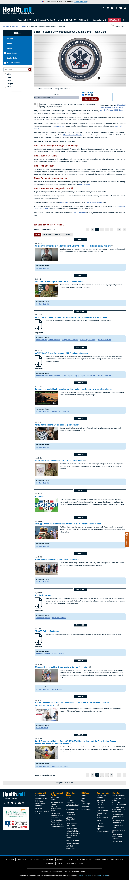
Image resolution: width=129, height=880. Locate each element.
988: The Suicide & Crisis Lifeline (113, 110)
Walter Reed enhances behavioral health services (56, 559)
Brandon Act (55, 411)
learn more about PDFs (101, 876)
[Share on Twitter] (86, 95)
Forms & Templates (102, 810)
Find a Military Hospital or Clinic (118, 799)
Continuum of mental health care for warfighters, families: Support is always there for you (74, 389)
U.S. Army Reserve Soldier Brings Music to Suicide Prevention (62, 667)
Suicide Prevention (56, 689)
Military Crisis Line (59, 126)
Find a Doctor (64, 202)
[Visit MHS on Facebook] (112, 8)
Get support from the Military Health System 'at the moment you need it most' (68, 524)
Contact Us (38, 814)
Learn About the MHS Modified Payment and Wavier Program (118, 809)
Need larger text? (120, 26)
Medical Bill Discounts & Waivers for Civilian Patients (73, 836)
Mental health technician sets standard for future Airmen (59, 460)
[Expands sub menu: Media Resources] (5, 63)
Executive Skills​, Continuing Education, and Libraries (57, 815)
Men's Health (69, 846)
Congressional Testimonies (101, 801)
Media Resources (14, 63)
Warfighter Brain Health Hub (70, 340)
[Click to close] (126, 534)
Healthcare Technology (72, 831)
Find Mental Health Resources (117, 826)
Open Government (116, 859)
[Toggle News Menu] (87, 20)
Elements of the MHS (41, 798)
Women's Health (70, 849)
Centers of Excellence (72, 828)
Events (9, 77)
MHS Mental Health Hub (42, 268)
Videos (10, 48)
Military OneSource (84, 184)
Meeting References (102, 818)
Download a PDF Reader (84, 876)
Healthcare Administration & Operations (70, 819)
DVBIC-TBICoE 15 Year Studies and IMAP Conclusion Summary (61, 353)
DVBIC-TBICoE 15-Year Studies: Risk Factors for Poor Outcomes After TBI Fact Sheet (71, 317)
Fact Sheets (100, 805)
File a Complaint (116, 841)
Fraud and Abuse (47, 859)
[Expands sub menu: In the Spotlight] (5, 53)
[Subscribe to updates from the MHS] (125, 8)
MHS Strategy (39, 801)
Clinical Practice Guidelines (101, 796)
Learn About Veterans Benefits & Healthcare (118, 815)
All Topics (69, 798)
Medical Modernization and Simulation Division (57, 826)
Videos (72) (57, 234)
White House (70, 863)
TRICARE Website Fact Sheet (47, 631)
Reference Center (97, 20)
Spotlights (10, 84)
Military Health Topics (65, 20)
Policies (99, 821)
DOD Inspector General (83, 859)
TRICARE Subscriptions (78, 213)
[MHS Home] (15, 799)
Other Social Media (91, 99)
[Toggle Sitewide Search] (123, 20)
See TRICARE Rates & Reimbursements (118, 822)
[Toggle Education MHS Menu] (54, 20)
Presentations (100, 823)
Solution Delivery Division (43, 618)
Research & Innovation (72, 843)
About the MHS (23, 20)
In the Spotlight (13, 53)
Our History (38, 808)
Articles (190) (47, 234)
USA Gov (59, 863)
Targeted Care (65, 411)
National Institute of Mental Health (72, 135)
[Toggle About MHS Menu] (30, 20)
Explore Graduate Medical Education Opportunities (117, 837)
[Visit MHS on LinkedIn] (108, 8)
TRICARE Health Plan (110, 108)
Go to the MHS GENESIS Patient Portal (119, 804)
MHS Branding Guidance (42, 811)
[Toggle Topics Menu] (75, 20)
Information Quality (100, 859)
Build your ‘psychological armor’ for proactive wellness (59, 281)
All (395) (37, 234)
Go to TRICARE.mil (117, 795)
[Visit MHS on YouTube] (120, 8)
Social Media (12, 58)
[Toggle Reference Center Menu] (105, 20)
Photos (10, 43)
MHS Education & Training (43, 20)
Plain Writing (48, 863)
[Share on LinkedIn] (89, 95)
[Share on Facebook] (83, 95)
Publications (100, 826)
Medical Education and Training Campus (57, 821)
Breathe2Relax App (43, 595)
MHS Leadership (40, 795)
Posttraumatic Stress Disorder (59, 766)
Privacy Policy (21, 859)
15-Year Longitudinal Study (87, 340)
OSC (80, 863)
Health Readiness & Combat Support (71, 825)
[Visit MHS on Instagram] (104, 8)
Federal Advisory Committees (40, 805)
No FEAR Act (34, 859)
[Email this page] (92, 95)
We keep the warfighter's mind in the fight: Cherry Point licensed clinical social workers (73, 246)
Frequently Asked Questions (101, 814)
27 (119, 229)
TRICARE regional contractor (94, 202)
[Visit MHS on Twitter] (116, 8)
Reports (99, 829)
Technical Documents (103, 832)
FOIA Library (100, 808)
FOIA (70, 859)
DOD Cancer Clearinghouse (70, 801)
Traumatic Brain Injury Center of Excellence (48, 340)
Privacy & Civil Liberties (72, 840)
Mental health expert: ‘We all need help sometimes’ (57, 425)
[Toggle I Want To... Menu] (118, 20)
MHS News (82, 20)
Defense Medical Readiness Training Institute (56, 809)
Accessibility (60, 859)
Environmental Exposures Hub (70, 813)
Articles (10, 39)
